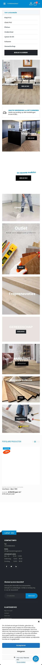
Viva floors (20, 487)
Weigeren (21, 651)
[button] (39, 621)
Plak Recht (10, 487)
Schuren (7, 41)
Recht (14, 487)
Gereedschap (9, 46)
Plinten (7, 27)
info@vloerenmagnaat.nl (13, 551)
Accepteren (21, 645)
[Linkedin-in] (16, 566)
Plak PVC (7, 18)
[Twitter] (11, 566)
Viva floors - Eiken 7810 (9, 489)
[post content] (21, 466)
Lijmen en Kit (9, 37)
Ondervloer (8, 32)
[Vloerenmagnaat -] (13, 3)
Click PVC (8, 22)
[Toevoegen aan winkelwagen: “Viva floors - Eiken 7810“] (36, 450)
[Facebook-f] (7, 566)
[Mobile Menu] (4, 4)
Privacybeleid (21, 662)
